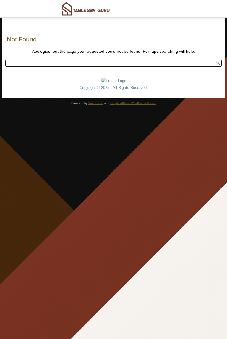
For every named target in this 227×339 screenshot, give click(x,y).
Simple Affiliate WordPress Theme (133, 103)
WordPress (95, 103)
